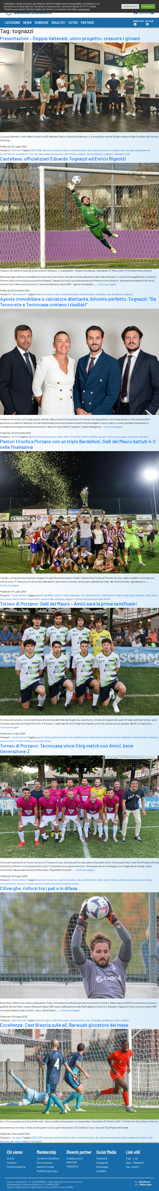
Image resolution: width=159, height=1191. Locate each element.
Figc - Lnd (131, 1158)
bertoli (57, 1137)
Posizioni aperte (16, 1166)
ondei (117, 1020)
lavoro (85, 436)
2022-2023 (37, 1137)
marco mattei (19, 598)
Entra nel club (44, 1162)
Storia (10, 1158)
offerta (93, 436)
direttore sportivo (102, 150)
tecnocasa (121, 436)
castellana (100, 294)
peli (12, 1141)
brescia (58, 150)
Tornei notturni (19, 595)
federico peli (122, 595)
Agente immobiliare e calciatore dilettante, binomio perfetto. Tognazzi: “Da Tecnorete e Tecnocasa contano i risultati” (78, 301)
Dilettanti (16, 150)
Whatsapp (102, 1166)
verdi (127, 153)
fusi (123, 150)
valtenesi (119, 153)
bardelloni (49, 595)
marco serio (33, 598)
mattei (142, 1137)
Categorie (12, 22)
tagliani (82, 153)
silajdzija (59, 598)
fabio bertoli (108, 595)
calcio (66, 150)
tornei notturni (7, 740)
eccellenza (117, 294)
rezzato (102, 436)
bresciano (50, 436)
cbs (89, 150)
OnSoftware (144, 1181)
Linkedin (101, 1170)
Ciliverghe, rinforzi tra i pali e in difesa (38, 888)
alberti (39, 595)
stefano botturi (140, 737)
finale (148, 595)
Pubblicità (72, 1166)
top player (36, 1141)
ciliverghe (96, 1020)
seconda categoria (43, 153)
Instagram (102, 1162)
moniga (130, 150)
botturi (58, 595)
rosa (30, 153)
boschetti (41, 879)
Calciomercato (19, 294)
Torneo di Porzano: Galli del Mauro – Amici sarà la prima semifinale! (68, 603)
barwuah (48, 1137)
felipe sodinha (137, 595)
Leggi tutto (83, 9)
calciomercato (86, 294)
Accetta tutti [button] (148, 6)
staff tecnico (70, 153)
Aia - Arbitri (132, 1166)
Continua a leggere (107, 284)
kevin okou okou (111, 737)
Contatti (11, 1162)
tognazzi (108, 153)
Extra (73, 22)
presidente (21, 153)
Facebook (102, 1158)
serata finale (47, 598)
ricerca (110, 436)
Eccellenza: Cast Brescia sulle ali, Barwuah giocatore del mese (64, 1025)
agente (32, 436)
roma (17, 1141)
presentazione (7, 153)
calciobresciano (78, 150)
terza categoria (95, 153)
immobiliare (75, 436)
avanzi (39, 737)
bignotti (40, 294)
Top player (16, 1137)
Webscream (146, 1184)
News (27, 22)
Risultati (58, 22)
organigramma (142, 150)
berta (47, 737)
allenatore (48, 150)
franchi (116, 150)
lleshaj (148, 879)
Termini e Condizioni (48, 1158)
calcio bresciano (71, 595)
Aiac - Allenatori (135, 1162)
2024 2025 (36, 150)
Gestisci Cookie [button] (130, 6)
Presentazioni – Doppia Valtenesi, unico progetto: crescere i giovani (70, 38)
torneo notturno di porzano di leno (93, 598)
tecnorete (133, 436)
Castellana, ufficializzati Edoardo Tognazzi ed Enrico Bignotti (63, 158)
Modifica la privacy (47, 1170)
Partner (87, 22)
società (58, 153)
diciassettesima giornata (113, 1137)
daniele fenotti (93, 595)
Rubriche (41, 22)
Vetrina (15, 436)
